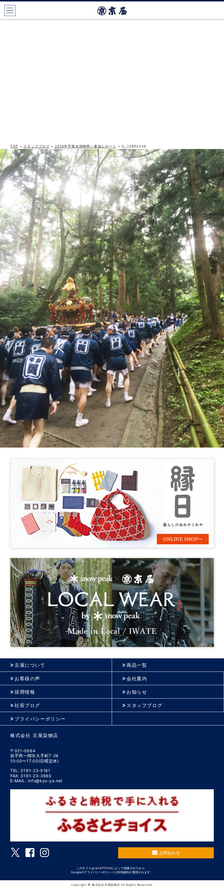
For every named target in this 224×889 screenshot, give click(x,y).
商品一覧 (137, 665)
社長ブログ (27, 705)
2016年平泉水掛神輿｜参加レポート (85, 146)
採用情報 (25, 692)
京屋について (30, 665)
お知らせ (137, 692)
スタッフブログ (36, 146)
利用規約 (123, 872)
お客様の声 (27, 678)
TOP (14, 146)
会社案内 (137, 678)
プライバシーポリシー (40, 718)
